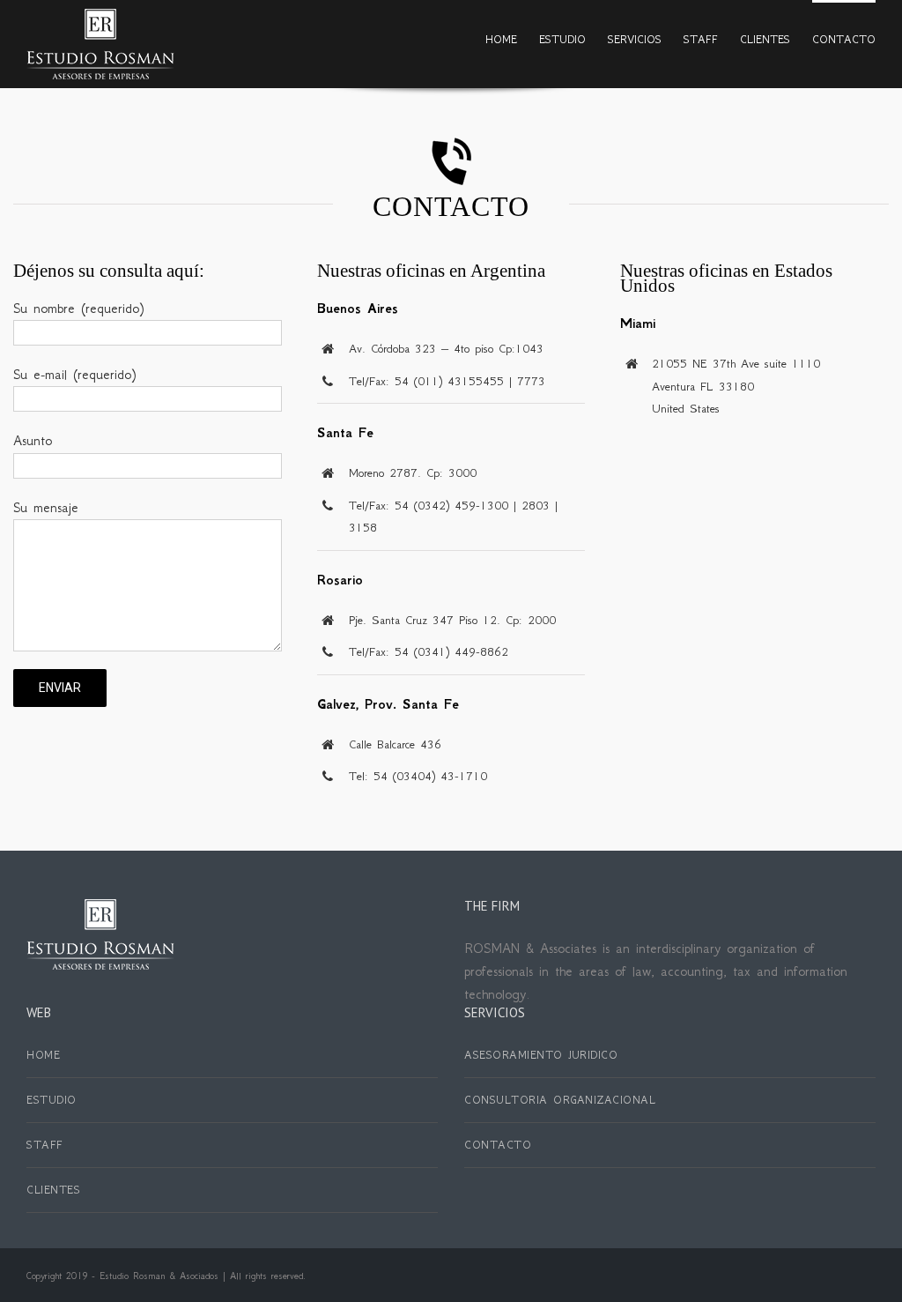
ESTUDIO (51, 1099)
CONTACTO (497, 1144)
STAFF (44, 1144)
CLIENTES (53, 1189)
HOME (43, 1054)
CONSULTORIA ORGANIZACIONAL (559, 1099)
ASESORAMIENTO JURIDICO (540, 1054)
